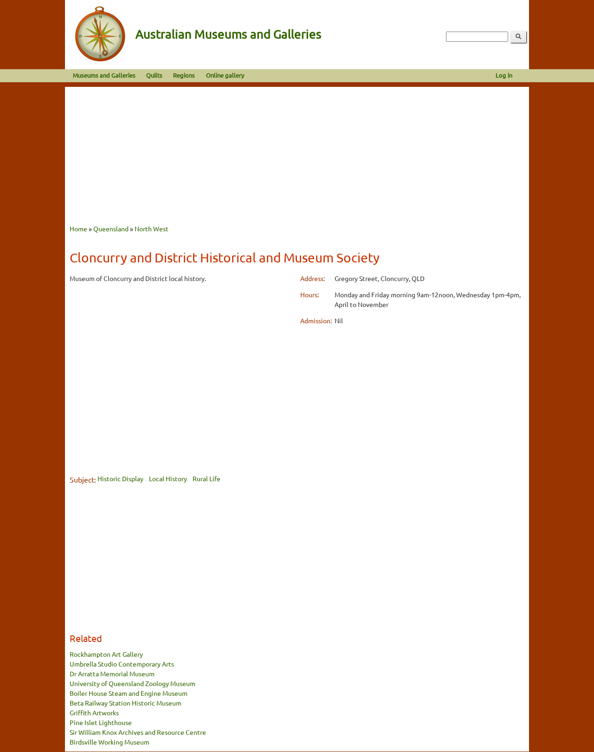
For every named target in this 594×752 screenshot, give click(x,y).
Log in (504, 75)
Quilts (154, 75)
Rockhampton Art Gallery (106, 654)
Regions (184, 75)
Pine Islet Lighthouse (101, 722)
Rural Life (206, 478)
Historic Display (120, 478)
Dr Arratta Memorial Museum (112, 673)
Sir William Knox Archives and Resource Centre (138, 732)
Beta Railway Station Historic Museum (125, 703)
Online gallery (225, 75)
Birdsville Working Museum (109, 742)
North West (151, 228)
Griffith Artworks (94, 712)
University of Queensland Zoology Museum (132, 683)
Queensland (111, 228)
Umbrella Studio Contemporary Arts (122, 664)
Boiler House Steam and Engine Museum (128, 693)
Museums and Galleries (104, 75)
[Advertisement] (297, 152)
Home (78, 228)
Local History (168, 478)
